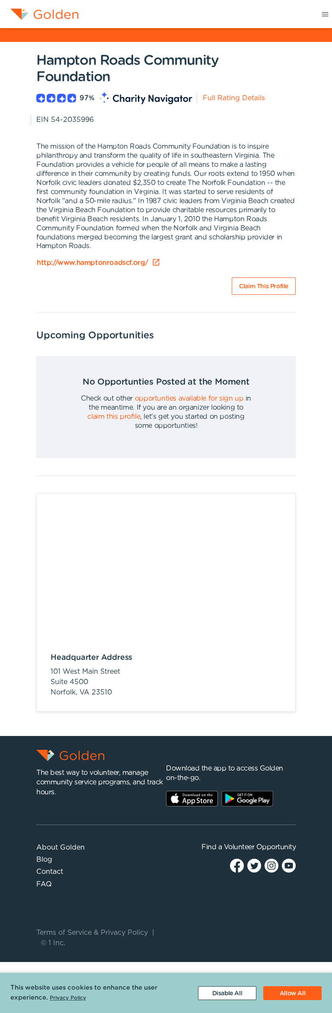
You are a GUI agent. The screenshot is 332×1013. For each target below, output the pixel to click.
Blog (44, 859)
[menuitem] (39, 14)
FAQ (44, 884)
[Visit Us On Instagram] (271, 865)
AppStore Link (192, 798)
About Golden (60, 847)
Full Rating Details (234, 98)
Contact (49, 871)
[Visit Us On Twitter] (254, 865)
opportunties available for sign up (189, 398)
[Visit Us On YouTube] (289, 865)
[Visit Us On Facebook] (237, 865)
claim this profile (113, 416)
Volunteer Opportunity (260, 847)
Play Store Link (247, 798)
